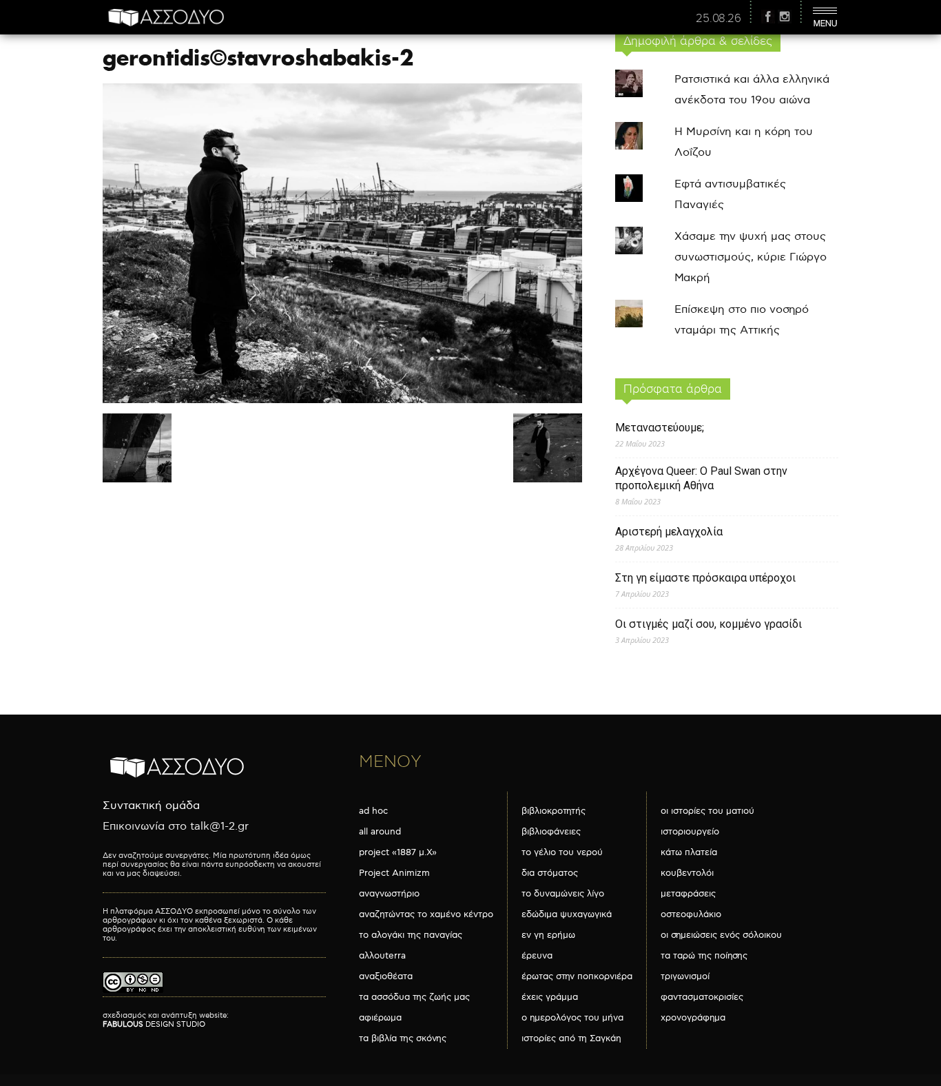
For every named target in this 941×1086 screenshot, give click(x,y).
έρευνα (536, 955)
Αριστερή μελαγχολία (669, 531)
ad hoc (373, 811)
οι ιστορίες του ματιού (707, 811)
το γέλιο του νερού (562, 852)
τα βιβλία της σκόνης (402, 1038)
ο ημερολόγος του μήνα (572, 1017)
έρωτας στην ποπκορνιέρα (576, 976)
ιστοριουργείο (690, 831)
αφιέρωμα (380, 1017)
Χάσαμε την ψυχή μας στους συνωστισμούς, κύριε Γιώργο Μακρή (750, 257)
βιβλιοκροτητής (553, 811)
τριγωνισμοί (685, 976)
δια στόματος (549, 873)
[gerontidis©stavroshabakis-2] (342, 400)
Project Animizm (394, 873)
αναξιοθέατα (386, 976)
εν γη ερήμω (548, 935)
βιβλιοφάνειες (551, 831)
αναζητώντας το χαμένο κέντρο (426, 914)
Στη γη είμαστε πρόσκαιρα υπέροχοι (705, 577)
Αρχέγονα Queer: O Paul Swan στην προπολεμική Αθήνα (701, 478)
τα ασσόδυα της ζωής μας (414, 997)
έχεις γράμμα (549, 997)
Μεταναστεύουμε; (659, 427)
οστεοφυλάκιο (691, 914)
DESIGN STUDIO (154, 1024)
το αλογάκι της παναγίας (410, 935)
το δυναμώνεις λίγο (562, 893)
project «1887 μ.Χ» (398, 852)
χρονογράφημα (693, 1017)
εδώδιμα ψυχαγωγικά (566, 914)
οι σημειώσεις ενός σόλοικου (721, 935)
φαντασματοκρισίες (702, 997)
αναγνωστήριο (389, 893)
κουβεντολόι (687, 873)
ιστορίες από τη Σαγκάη (571, 1038)
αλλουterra (382, 955)
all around (380, 831)
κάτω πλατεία (689, 852)
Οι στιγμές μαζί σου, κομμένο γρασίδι (708, 624)
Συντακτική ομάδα (151, 805)
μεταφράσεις (688, 893)
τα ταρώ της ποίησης (704, 955)
